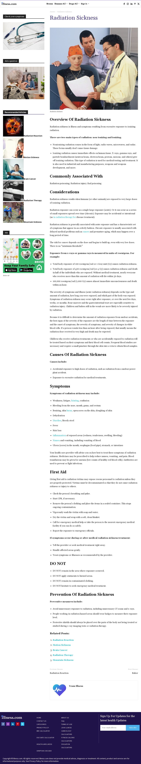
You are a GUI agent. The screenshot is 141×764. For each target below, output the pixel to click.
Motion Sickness (62, 645)
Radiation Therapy (63, 655)
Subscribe (132, 728)
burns (69, 410)
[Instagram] (128, 4)
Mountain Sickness (63, 660)
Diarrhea (57, 420)
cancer (86, 231)
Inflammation (59, 435)
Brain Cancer (60, 650)
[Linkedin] (131, 4)
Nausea (56, 440)
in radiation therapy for (64, 217)
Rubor (135, 673)
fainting (75, 400)
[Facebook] (124, 4)
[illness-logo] (9, 3)
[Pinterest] (135, 4)
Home (52, 11)
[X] (138, 4)
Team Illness (76, 686)
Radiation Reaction (63, 640)
